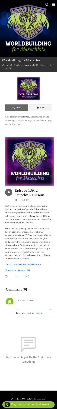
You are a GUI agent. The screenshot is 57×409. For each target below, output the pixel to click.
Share (18, 107)
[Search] (47, 4)
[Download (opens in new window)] (17, 276)
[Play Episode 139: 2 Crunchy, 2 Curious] (8, 192)
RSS (42, 107)
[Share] (28, 276)
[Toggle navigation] (53, 4)
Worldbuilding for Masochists (21, 60)
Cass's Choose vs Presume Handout (23, 264)
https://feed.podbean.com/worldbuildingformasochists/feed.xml (29, 67)
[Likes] (6, 276)
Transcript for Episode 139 (17, 270)
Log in (39, 313)
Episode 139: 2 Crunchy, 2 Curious (29, 192)
